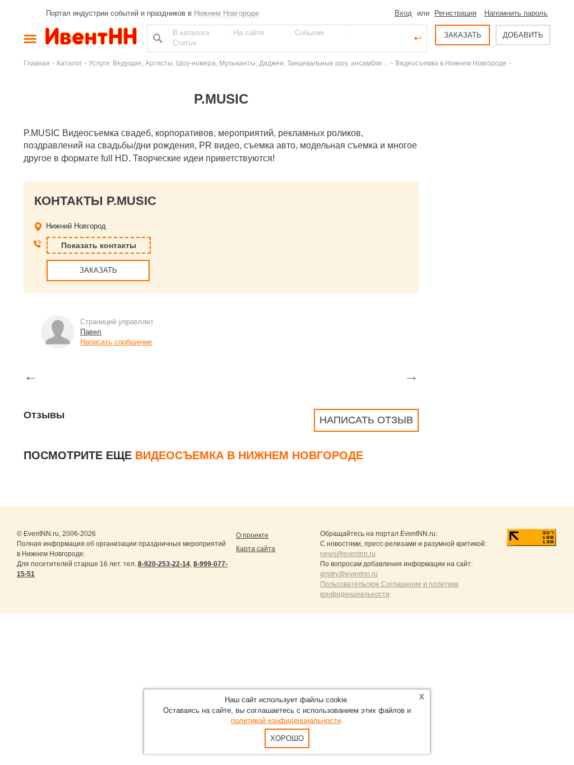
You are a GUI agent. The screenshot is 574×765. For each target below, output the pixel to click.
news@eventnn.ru (348, 554)
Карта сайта (255, 549)
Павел (90, 332)
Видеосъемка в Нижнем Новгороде (451, 63)
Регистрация (455, 13)
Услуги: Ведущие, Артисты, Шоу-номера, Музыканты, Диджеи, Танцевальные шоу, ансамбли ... (238, 63)
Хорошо (287, 738)
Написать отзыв (366, 420)
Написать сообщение (116, 342)
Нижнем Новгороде (226, 13)
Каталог (69, 63)
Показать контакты (98, 245)
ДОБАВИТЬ (523, 35)
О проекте (252, 535)
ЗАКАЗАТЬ (463, 35)
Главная (37, 63)
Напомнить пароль (516, 13)
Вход (403, 13)
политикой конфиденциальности (286, 720)
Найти (156, 38)
